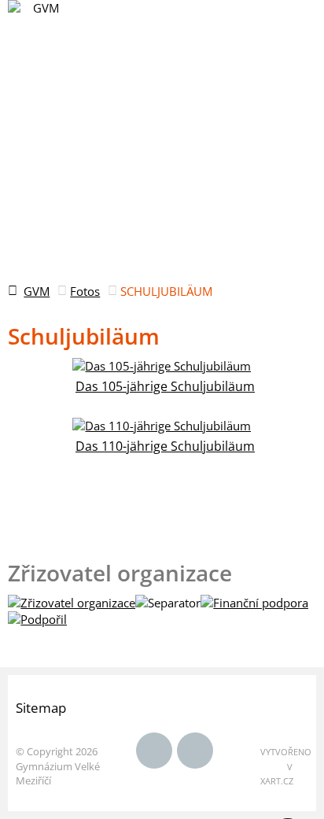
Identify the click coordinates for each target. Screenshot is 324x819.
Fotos (85, 291)
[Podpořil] (37, 619)
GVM (37, 291)
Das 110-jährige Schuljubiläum (165, 446)
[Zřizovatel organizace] (71, 603)
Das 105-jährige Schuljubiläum (165, 386)
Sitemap (41, 708)
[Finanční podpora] (254, 603)
